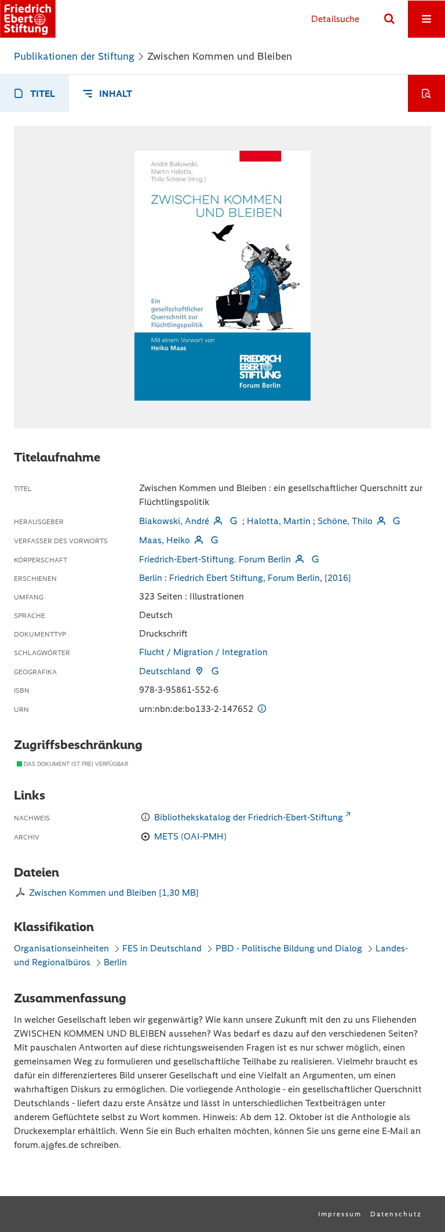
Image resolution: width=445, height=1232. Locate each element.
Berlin (150, 577)
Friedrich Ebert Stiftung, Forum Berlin (244, 577)
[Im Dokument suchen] (426, 93)
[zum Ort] (199, 671)
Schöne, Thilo (345, 520)
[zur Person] (217, 520)
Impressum (340, 1214)
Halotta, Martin (279, 520)
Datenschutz (396, 1214)
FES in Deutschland (162, 948)
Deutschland (165, 671)
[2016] (337, 577)
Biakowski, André (174, 520)
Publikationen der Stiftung (74, 56)
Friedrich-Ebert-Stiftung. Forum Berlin (215, 559)
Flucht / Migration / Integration (203, 651)
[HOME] (28, 19)
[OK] (389, 19)
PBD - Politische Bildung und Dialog (289, 948)
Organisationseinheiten (61, 948)
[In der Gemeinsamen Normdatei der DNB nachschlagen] (233, 520)
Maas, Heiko (164, 540)
